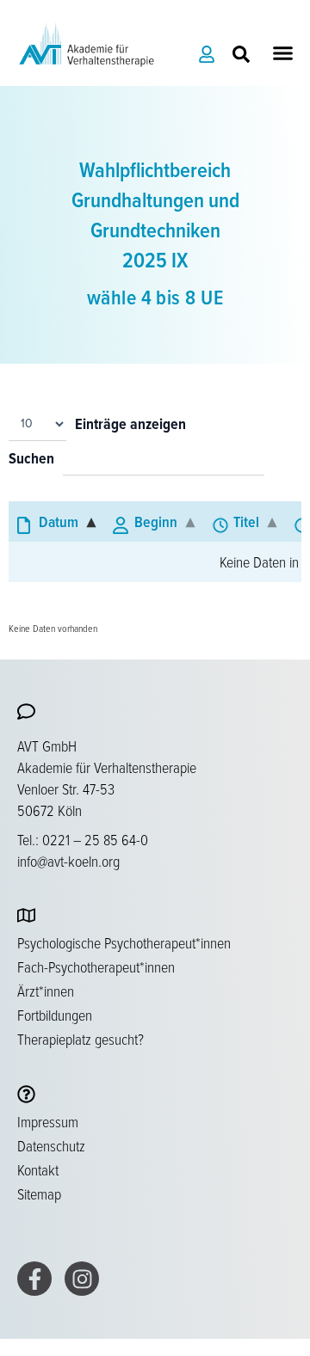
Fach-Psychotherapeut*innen (96, 966)
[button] (283, 52)
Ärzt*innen (45, 990)
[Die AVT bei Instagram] (82, 1278)
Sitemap (39, 1193)
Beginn (155, 521)
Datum (58, 521)
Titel (246, 521)
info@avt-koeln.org (68, 860)
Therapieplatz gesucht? (80, 1038)
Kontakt (38, 1169)
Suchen (31, 459)
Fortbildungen (54, 1014)
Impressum (47, 1121)
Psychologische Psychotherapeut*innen (124, 942)
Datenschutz (51, 1145)
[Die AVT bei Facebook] (34, 1278)
